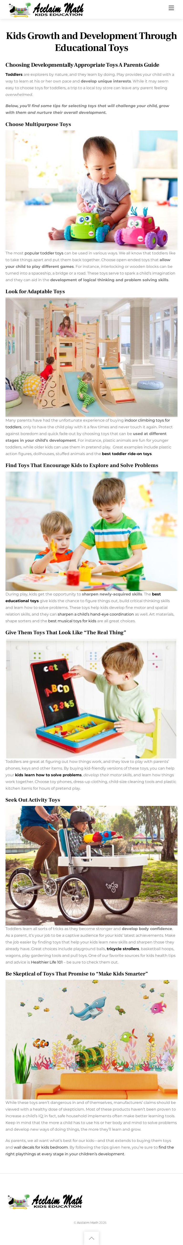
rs (137, 949)
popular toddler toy (43, 253)
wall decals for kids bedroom (41, 1147)
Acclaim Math (87, 1222)
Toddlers (14, 74)
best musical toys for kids (72, 621)
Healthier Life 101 (47, 962)
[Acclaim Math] (48, 9)
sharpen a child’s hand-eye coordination (96, 614)
